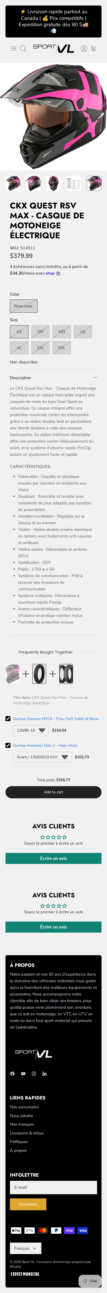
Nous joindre (21, 1115)
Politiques (19, 1141)
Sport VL (28, 1262)
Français (21, 1248)
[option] (53, 116)
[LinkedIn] (44, 1073)
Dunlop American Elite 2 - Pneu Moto (45, 745)
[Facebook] (12, 1073)
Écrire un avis (53, 858)
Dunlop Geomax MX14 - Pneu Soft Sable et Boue (55, 718)
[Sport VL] (53, 48)
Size (14, 320)
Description (20, 378)
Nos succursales (24, 1107)
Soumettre (28, 1204)
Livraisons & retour (27, 1133)
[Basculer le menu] (14, 48)
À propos (18, 1150)
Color (15, 294)
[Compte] (81, 48)
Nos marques (22, 1124)
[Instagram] (34, 1073)
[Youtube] (23, 1073)
